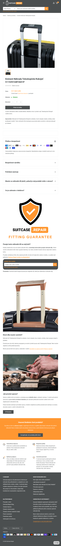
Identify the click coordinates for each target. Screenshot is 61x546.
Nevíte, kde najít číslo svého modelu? (10, 11)
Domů (4, 15)
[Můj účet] (54, 3)
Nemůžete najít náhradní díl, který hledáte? (44, 484)
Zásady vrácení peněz (8, 509)
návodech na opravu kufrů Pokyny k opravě (41, 348)
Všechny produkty (11, 15)
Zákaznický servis (37, 491)
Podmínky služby (7, 516)
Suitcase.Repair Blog (8, 504)
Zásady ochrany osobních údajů (11, 511)
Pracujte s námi (7, 502)
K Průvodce (8, 412)
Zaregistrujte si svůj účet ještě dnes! (42, 521)
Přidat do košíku (17, 107)
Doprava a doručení (38, 489)
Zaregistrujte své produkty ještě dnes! (30, 435)
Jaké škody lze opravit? (39, 482)
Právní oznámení (7, 514)
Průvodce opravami (38, 487)
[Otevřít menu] (3, 2)
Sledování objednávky (39, 494)
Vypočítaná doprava (23, 93)
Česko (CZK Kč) (15, 528)
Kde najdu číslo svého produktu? (41, 479)
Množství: (7, 102)
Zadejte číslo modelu (9, 261)
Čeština (5, 528)
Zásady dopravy (7, 507)
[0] (57, 3)
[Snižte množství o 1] (13, 102)
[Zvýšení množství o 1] (20, 102)
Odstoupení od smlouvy (9, 519)
